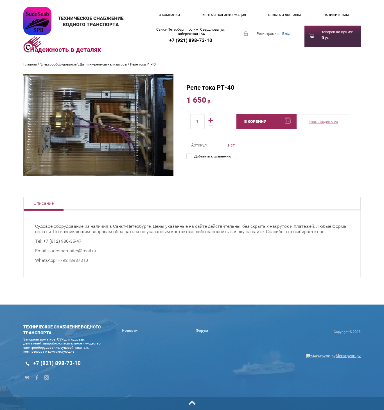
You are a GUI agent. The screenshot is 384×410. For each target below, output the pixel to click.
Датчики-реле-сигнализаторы (103, 64)
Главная (30, 64)
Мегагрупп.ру (348, 355)
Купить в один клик (323, 121)
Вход (286, 33)
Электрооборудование (58, 64)
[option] (98, 125)
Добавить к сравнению (212, 156)
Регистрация (268, 33)
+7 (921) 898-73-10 (190, 40)
